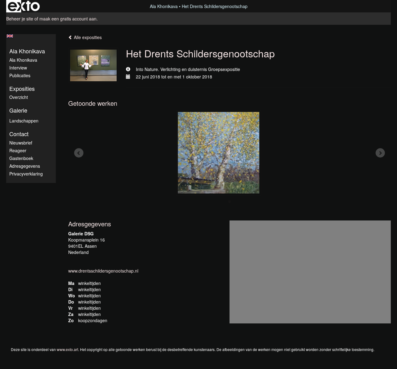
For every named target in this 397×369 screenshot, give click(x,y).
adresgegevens (24, 166)
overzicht (18, 97)
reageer (17, 150)
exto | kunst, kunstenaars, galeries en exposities (23, 6)
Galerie (18, 110)
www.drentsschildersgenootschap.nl (103, 271)
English (9, 36)
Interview (18, 67)
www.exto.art (67, 349)
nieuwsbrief (20, 143)
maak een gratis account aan (67, 19)
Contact (19, 134)
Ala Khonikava (164, 6)
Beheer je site (19, 19)
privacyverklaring (26, 174)
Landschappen (23, 121)
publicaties (19, 75)
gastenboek (21, 158)
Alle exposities (87, 37)
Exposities (22, 88)
